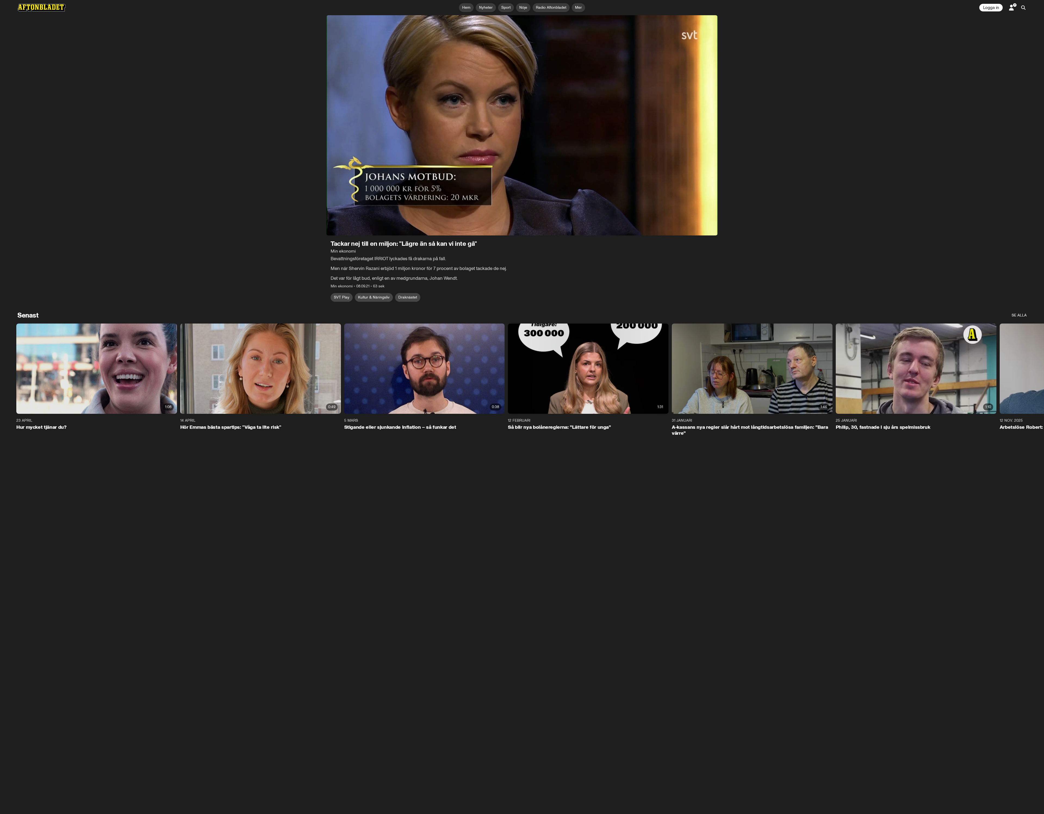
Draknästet (407, 297)
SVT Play (341, 297)
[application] (522, 125)
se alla (1019, 315)
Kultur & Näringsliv (374, 297)
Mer (578, 7)
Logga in (991, 7)
